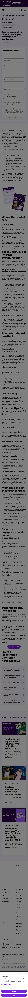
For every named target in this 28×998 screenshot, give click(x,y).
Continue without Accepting (22, 973)
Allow (14, 995)
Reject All (14, 991)
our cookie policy (7, 984)
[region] (14, 984)
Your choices (14, 987)
